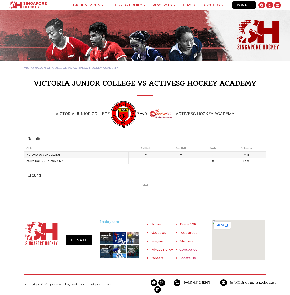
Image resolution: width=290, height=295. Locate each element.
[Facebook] (261, 5)
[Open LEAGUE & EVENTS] (102, 5)
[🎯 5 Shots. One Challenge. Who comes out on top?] (119, 251)
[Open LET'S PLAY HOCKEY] (144, 5)
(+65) (188, 283)
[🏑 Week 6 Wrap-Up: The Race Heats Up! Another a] (106, 238)
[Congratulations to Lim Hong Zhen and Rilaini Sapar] (133, 238)
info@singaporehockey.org (253, 283)
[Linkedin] (277, 5)
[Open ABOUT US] (222, 5)
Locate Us (187, 258)
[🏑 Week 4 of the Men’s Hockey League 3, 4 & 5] (133, 251)
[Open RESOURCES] (174, 5)
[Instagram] (269, 5)
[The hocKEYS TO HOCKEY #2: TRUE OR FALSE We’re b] (119, 238)
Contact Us (188, 250)
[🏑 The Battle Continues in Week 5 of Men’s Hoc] (106, 251)
